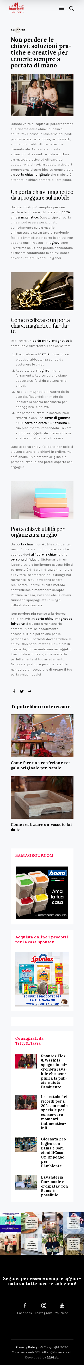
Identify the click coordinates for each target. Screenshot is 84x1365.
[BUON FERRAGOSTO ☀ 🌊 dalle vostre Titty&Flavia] (52, 1244)
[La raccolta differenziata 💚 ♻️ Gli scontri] (10, 1244)
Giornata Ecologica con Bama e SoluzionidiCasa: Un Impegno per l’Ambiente (54, 1152)
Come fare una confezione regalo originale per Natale (41, 765)
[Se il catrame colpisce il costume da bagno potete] (73, 1244)
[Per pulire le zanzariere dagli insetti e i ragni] (31, 1244)
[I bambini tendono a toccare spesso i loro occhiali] (73, 1223)
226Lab (52, 1357)
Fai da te (18, 30)
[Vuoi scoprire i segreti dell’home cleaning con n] (10, 1223)
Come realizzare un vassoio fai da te (41, 827)
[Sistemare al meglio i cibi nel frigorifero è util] (52, 1223)
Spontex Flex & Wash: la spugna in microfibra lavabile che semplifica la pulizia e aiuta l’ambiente (54, 1071)
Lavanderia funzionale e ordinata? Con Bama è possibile (54, 1186)
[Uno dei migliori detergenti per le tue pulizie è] (31, 1223)
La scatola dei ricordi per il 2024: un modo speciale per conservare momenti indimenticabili (54, 1112)
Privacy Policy (26, 1347)
